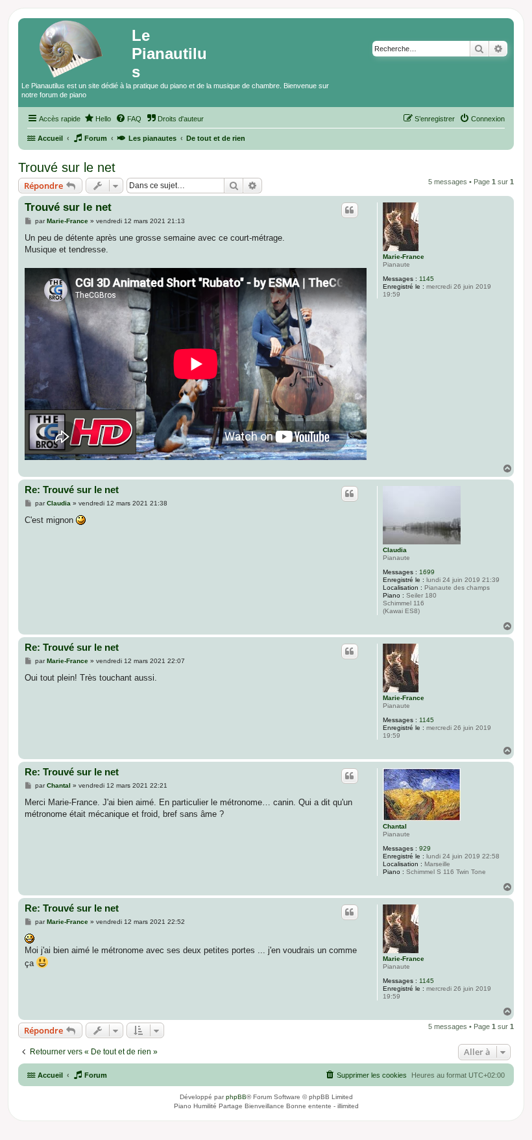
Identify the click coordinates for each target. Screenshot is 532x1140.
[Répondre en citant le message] (349, 210)
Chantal (395, 826)
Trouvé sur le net (66, 167)
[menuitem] (97, 119)
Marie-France (403, 256)
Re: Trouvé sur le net (72, 489)
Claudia (395, 549)
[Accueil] (76, 48)
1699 (427, 572)
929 (425, 848)
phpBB (236, 1096)
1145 (426, 278)
